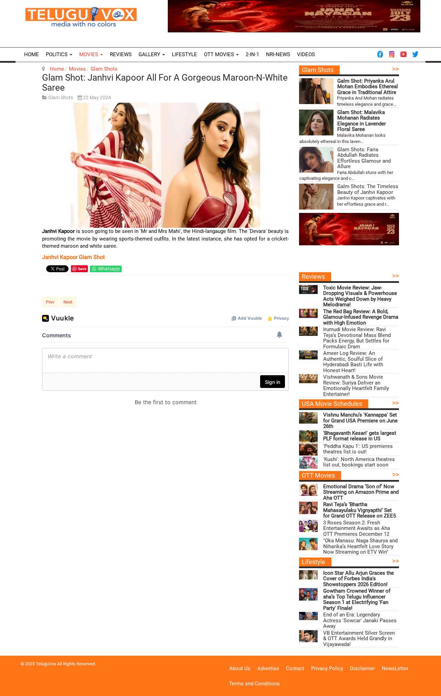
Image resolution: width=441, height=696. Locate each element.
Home (31, 54)
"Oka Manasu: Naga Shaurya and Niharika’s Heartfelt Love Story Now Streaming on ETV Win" (360, 546)
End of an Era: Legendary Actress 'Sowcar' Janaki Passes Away (360, 620)
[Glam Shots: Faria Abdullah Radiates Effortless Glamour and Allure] (316, 160)
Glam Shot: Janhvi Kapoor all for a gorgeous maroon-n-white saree (165, 82)
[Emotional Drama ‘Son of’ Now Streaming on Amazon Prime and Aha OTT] (308, 490)
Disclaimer (362, 668)
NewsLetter (395, 668)
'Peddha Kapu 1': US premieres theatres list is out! (358, 449)
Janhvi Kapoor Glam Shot (73, 257)
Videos (306, 54)
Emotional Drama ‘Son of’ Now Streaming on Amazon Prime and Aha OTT (361, 492)
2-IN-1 (252, 54)
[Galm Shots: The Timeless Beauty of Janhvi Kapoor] (316, 196)
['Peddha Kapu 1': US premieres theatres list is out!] (308, 449)
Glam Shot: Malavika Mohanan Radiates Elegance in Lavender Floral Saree (361, 121)
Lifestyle (184, 54)
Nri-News (278, 54)
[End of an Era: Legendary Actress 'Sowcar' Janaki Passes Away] (308, 618)
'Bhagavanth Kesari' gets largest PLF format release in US (359, 436)
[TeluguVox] (81, 16)
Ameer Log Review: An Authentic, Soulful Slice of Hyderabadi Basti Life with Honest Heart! (353, 361)
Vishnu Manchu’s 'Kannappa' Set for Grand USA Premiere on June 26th (360, 420)
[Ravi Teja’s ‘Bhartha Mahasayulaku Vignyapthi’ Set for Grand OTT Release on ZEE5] (308, 508)
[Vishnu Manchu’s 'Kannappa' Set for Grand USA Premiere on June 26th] (308, 418)
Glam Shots (104, 69)
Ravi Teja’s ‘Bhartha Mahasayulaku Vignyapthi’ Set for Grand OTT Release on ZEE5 (359, 510)
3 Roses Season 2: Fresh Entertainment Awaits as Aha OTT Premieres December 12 (356, 528)
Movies (89, 54)
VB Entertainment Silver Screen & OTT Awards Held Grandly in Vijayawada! (359, 638)
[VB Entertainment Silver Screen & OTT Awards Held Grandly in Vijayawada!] (308, 636)
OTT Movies (219, 54)
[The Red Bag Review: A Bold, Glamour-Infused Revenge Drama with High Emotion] (308, 315)
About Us (239, 668)
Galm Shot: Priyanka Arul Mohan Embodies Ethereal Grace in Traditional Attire (367, 86)
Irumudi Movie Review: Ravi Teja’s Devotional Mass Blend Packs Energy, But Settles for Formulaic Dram (357, 338)
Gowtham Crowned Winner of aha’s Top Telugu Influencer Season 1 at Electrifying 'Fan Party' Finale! (356, 599)
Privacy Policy (327, 668)
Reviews (121, 54)
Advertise (268, 668)
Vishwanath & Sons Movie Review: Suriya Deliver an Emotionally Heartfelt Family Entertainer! (356, 385)
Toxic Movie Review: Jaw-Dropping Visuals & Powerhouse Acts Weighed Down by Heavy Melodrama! (360, 296)
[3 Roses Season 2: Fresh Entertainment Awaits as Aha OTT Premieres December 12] (308, 526)
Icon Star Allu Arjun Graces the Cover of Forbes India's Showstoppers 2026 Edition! (358, 578)
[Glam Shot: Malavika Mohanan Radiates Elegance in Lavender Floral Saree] (316, 122)
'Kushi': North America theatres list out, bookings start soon (359, 462)
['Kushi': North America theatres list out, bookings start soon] (308, 463)
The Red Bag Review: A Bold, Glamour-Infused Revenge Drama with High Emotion (360, 317)
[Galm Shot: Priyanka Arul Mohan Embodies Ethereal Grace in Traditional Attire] (316, 91)
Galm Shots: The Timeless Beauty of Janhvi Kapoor (367, 189)
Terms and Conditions (254, 683)
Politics (57, 54)
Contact (295, 668)
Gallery (150, 54)
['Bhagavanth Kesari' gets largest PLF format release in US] (308, 436)
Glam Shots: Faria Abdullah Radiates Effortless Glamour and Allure (364, 158)
